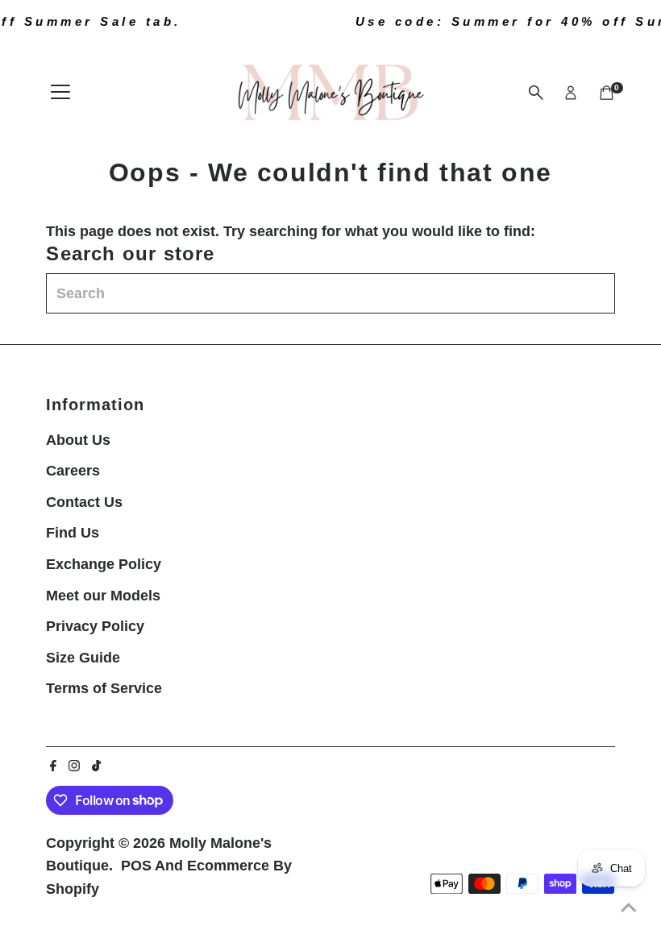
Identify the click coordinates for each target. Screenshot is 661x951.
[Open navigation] (60, 93)
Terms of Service (104, 688)
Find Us (72, 533)
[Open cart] (606, 92)
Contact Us (84, 502)
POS (136, 866)
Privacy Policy (95, 626)
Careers (73, 471)
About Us (78, 440)
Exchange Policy (103, 564)
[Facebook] (53, 766)
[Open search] (536, 92)
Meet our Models (103, 596)
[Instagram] (74, 766)
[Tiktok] (96, 766)
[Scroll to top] (629, 907)
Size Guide (83, 658)
